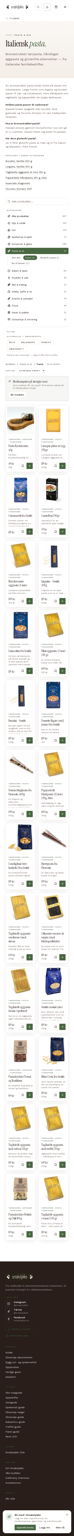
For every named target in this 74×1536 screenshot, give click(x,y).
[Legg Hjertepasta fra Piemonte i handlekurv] (62, 884)
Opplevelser (12, 1367)
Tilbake (14, 18)
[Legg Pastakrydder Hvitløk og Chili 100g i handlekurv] (30, 1234)
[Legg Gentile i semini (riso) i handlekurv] (62, 1027)
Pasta (30, 257)
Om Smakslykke (15, 1468)
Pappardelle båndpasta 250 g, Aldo (26, 177)
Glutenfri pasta (49, 257)
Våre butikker (13, 1473)
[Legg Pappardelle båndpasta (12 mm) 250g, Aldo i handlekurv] (62, 814)
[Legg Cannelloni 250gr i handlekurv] (62, 531)
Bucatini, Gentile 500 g (19, 161)
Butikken (10, 364)
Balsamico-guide (15, 1422)
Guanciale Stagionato (18, 183)
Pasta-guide (12, 1431)
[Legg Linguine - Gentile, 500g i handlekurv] (62, 601)
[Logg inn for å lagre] (23, 466)
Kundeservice (13, 1482)
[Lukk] (67, 1514)
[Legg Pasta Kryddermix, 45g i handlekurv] (30, 466)
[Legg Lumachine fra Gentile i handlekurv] (30, 671)
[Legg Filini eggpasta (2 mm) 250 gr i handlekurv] (62, 671)
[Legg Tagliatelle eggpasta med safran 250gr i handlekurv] (30, 1165)
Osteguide (11, 1402)
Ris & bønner (20, 263)
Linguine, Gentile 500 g (19, 166)
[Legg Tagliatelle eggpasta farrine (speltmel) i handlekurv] (30, 1027)
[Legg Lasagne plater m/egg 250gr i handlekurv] (62, 466)
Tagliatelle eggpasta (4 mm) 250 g (25, 172)
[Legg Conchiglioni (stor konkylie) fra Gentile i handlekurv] (30, 884)
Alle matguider (14, 1392)
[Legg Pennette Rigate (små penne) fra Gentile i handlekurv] (62, 740)
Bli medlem (17, 394)
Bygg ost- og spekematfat (21, 1362)
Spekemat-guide (15, 1407)
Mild (12, 342)
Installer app (21, 1329)
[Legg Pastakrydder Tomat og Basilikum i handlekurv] (30, 1095)
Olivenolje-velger (15, 1412)
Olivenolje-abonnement (19, 1357)
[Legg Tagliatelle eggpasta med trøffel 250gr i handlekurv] (62, 1165)
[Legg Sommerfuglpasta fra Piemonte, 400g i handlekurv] (30, 814)
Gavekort (11, 1376)
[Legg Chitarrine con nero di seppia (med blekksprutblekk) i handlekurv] (62, 957)
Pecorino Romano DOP (19, 188)
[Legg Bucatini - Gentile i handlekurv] (30, 740)
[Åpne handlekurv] (56, 6)
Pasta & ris (26, 364)
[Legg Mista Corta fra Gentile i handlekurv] (62, 1095)
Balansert (28, 342)
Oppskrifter (12, 1397)
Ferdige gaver (13, 1372)
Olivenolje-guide (15, 1417)
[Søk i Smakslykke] (38, 6)
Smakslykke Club (15, 1452)
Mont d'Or (11, 1436)
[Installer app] (47, 6)
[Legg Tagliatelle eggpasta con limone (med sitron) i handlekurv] (30, 957)
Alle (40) (16, 257)
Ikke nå (60, 1527)
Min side (10, 1498)
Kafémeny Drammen (17, 1478)
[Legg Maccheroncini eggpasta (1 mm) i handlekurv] (30, 601)
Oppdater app (19, 1336)
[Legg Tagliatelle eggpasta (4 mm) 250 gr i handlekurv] (62, 1234)
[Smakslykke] (17, 6)
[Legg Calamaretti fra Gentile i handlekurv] (30, 531)
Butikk (9, 1352)
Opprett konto (25, 1527)
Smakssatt (16, 349)
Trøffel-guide (13, 1426)
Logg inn (44, 1527)
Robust (46, 342)
